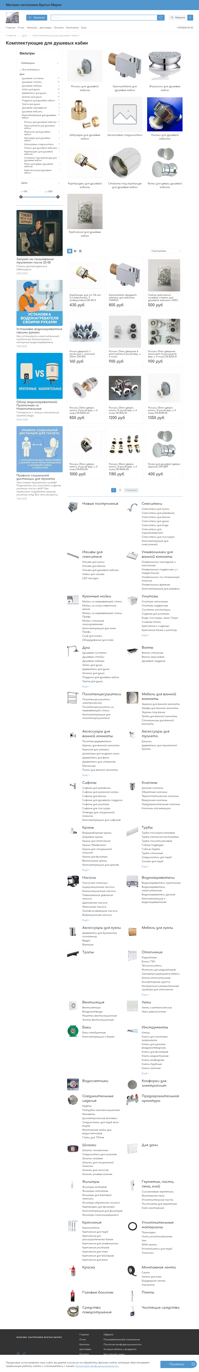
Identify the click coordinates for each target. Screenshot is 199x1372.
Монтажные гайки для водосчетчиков (96, 1132)
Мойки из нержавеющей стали (102, 601)
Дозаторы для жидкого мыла (100, 753)
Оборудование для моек (97, 640)
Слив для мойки (92, 636)
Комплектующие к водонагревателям (154, 900)
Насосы (89, 877)
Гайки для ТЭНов (93, 1137)
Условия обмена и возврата (120, 1349)
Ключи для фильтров (155, 1052)
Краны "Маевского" (94, 845)
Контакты (72, 28)
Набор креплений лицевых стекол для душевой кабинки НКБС (163, 298)
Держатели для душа (95, 669)
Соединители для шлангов (99, 1154)
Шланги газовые (92, 1158)
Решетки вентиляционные (99, 1015)
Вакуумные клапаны (154, 800)
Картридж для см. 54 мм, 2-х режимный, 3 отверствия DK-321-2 (85, 298)
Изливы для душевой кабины (100, 570)
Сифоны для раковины (96, 788)
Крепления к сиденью (155, 626)
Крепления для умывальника (100, 1243)
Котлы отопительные (156, 978)
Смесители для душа (155, 521)
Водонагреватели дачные (158, 894)
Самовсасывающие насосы (99, 911)
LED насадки (90, 578)
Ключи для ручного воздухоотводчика (154, 1046)
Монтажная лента (159, 1267)
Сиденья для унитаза (155, 614)
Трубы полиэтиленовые (157, 841)
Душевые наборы (93, 661)
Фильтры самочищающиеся (100, 1215)
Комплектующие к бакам (98, 1036)
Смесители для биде (155, 525)
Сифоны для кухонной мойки (100, 792)
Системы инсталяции (156, 609)
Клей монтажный (153, 1208)
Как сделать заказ (114, 1354)
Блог (83, 28)
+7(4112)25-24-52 (185, 28)
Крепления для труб (95, 1232)
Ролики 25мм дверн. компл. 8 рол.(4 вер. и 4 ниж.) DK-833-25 (83, 467)
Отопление (152, 952)
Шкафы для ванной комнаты (160, 708)
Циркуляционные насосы (98, 887)
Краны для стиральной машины (97, 851)
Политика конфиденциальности (123, 1344)
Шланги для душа (93, 673)
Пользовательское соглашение (122, 1339)
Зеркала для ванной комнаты (161, 704)
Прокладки (149, 1232)
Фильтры (90, 1182)
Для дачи (150, 1145)
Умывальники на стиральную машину (160, 579)
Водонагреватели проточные (161, 883)
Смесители (152, 503)
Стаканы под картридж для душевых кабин (40, 159)
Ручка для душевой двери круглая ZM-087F (164, 465)
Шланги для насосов (95, 1170)
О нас (21, 28)
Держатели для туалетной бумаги (159, 747)
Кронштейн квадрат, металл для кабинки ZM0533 (123, 298)
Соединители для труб (157, 857)
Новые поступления (100, 503)
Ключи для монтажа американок (155, 1038)
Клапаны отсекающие (156, 808)
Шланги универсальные (97, 1174)
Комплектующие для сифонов (101, 820)
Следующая (131, 490)
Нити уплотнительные (157, 1236)
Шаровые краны (92, 837)
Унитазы (150, 596)
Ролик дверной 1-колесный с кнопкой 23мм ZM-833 (82, 354)
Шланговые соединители (39, 144)
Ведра (86, 940)
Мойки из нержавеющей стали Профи (102, 615)
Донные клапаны (152, 788)
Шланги (89, 1145)
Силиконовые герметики (158, 1191)
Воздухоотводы (92, 1011)
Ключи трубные (152, 1064)
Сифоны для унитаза (95, 804)
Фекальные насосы (94, 907)
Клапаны (149, 783)
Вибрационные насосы (97, 915)
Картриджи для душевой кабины (38, 152)
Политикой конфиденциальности (97, 1366)
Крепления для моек (95, 1251)
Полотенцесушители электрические (96, 701)
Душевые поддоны (153, 661)
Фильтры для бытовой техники (97, 1197)
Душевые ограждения (34, 108)
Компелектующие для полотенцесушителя (96, 716)
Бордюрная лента (153, 1281)
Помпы (148, 1292)
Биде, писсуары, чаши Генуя (160, 618)
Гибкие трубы (151, 849)
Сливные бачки (151, 622)
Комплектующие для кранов (100, 865)
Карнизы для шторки (95, 749)
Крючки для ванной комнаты (100, 745)
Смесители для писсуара (158, 537)
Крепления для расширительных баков (97, 1238)
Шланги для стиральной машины (98, 1164)
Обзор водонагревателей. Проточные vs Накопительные (37, 405)
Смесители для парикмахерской (152, 531)
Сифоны (89, 783)
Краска (88, 1267)
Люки (146, 1002)
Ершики (147, 741)
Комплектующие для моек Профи (99, 630)
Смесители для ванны (156, 517)
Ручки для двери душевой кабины (38, 165)
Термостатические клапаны (160, 796)
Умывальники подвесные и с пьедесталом (160, 571)
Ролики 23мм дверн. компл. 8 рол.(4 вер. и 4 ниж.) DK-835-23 (123, 410)
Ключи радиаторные (155, 1056)
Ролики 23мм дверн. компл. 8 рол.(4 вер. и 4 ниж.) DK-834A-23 (83, 410)
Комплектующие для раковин (161, 588)
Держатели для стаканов (98, 761)
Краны (88, 827)
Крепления (91, 1222)
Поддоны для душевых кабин (100, 677)
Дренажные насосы (94, 902)
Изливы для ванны (93, 566)
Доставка (45, 28)
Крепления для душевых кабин (37, 171)
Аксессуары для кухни (101, 928)
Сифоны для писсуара (96, 808)
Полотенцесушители (101, 694)
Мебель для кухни (157, 928)
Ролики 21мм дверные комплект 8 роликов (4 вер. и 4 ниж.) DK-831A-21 (162, 354)
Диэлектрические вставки (99, 1118)
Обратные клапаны (154, 792)
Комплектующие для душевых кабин (39, 116)
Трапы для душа (92, 681)
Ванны (147, 647)
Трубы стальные (152, 853)
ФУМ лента (149, 1244)
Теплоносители (152, 965)
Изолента (148, 1285)
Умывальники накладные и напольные (159, 564)
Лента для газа (151, 1276)
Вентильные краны (94, 861)
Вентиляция (93, 1002)
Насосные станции (95, 883)
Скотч (146, 1272)
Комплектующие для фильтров (102, 1211)
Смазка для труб (152, 861)
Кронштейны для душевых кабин (39, 127)
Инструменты (155, 1027)
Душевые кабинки (32, 111)
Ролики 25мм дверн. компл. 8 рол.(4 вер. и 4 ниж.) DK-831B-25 (162, 410)
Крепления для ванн (95, 1260)
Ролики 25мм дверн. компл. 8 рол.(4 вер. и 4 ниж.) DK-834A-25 (123, 467)
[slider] (21, 197)
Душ (24, 35)
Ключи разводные (153, 1060)
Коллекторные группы (156, 982)
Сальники (148, 1253)
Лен (144, 1240)
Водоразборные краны (96, 833)
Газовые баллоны (97, 1292)
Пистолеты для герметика (159, 1204)
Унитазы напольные (155, 601)
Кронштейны (91, 1228)
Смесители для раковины (158, 513)
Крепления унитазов (95, 1247)
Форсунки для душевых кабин (37, 133)
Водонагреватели (158, 877)
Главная (10, 28)
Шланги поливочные (95, 1150)
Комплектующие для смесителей (155, 543)
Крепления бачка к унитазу (159, 630)
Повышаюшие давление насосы (97, 897)
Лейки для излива (93, 574)
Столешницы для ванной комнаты (158, 722)
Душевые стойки (93, 657)
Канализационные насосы (99, 891)
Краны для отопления (96, 841)
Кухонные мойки (96, 596)
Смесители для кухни (155, 509)
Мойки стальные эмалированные (93, 623)
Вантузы (88, 944)
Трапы (88, 952)
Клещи (146, 1032)
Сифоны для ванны (94, 796)
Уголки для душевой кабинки (40, 148)
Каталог (39, 17)
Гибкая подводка (152, 845)
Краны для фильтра (95, 856)
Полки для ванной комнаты (100, 770)
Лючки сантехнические (157, 1007)
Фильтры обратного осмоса (101, 1202)
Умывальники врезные (156, 584)
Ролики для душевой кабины (40, 122)
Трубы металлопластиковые (160, 837)
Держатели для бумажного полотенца (99, 935)
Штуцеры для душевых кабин (37, 139)
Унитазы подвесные (155, 605)
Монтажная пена (153, 1195)
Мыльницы (89, 766)
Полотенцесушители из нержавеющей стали (98, 709)
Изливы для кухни (93, 562)
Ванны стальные (152, 653)
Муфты (87, 1106)
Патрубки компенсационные (101, 1110)
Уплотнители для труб (157, 1248)
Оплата (59, 28)
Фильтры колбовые (94, 1187)
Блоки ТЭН (148, 961)
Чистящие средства (160, 1307)
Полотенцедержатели (96, 741)
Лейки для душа (92, 665)
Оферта (108, 1334)
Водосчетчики (95, 1081)
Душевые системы (94, 653)
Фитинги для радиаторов (159, 969)
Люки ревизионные (154, 1011)
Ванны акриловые (153, 657)
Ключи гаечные (151, 1068)
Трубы (147, 827)
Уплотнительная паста (157, 1200)
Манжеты (88, 1114)
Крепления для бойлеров (98, 1255)
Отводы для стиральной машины (98, 814)
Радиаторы (149, 957)
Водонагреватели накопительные (153, 889)
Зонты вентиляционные (98, 1020)
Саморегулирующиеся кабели (160, 974)
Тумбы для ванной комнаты (159, 716)
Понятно (176, 1364)
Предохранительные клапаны (161, 804)
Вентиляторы (91, 1007)
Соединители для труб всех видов (100, 1124)
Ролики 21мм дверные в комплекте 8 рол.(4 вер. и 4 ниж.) (125, 354)
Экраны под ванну (153, 712)
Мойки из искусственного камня (99, 607)
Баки (86, 1027)
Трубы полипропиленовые (158, 833)
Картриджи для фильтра (98, 1207)
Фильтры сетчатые (95, 1191)
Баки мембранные (94, 1032)
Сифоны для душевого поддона (102, 800)
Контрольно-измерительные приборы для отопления (160, 988)
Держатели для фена (95, 757)
